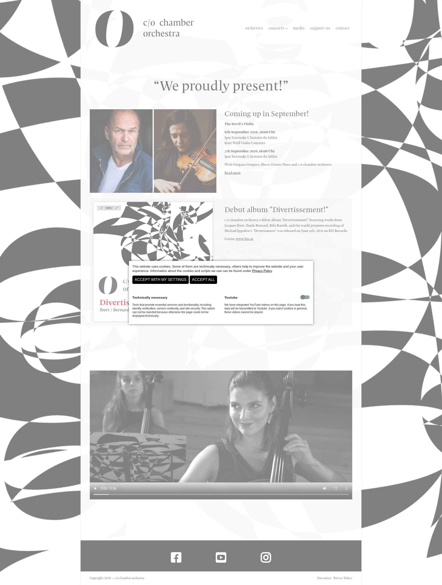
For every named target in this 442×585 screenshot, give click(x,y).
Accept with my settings (160, 280)
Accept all (203, 280)
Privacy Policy (262, 271)
